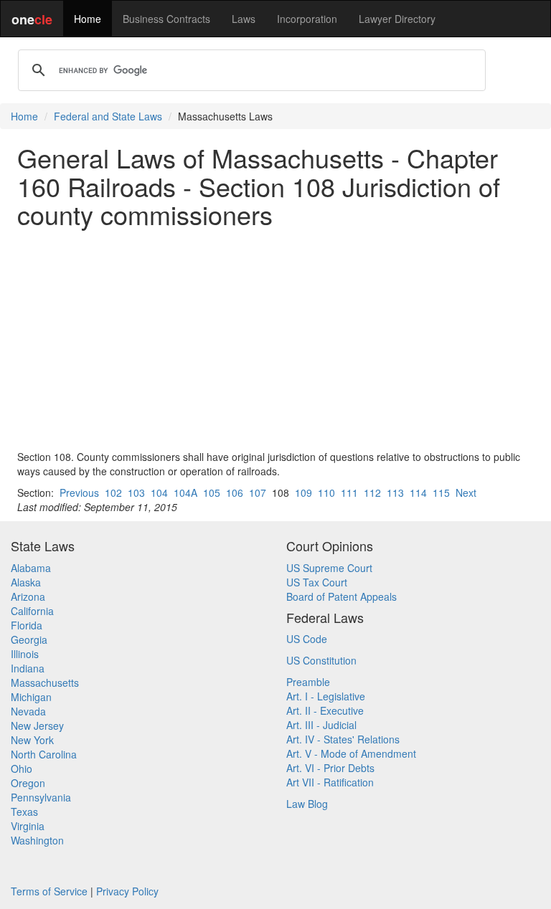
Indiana (27, 668)
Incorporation (307, 18)
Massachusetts (45, 682)
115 (441, 492)
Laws (243, 18)
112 (372, 492)
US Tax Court (316, 582)
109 (303, 492)
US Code (306, 639)
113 (395, 492)
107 (257, 492)
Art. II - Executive (325, 710)
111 (349, 492)
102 (113, 492)
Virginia (27, 826)
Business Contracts (166, 18)
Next (466, 492)
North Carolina (44, 754)
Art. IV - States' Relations (343, 739)
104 (159, 492)
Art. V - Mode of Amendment (351, 753)
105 (211, 492)
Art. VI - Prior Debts (330, 768)
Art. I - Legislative (325, 696)
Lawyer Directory (397, 18)
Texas (24, 811)
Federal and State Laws (108, 116)
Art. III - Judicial (321, 725)
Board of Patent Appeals (341, 596)
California (32, 611)
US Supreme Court (329, 568)
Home (87, 18)
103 (136, 492)
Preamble (308, 682)
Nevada (28, 711)
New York (32, 740)
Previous (79, 492)
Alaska (26, 582)
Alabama (31, 568)
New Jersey (37, 725)
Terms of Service (49, 891)
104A (185, 492)
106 (234, 492)
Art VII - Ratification (330, 782)
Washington (37, 840)
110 (326, 492)
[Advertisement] (275, 339)
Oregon (28, 783)
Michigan (31, 697)
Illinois (25, 654)
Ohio (21, 768)
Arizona (28, 596)
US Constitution (321, 660)
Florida (26, 625)
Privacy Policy (127, 891)
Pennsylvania (41, 797)
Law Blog (307, 803)
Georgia (29, 639)
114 (418, 492)
